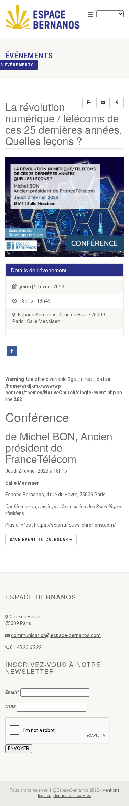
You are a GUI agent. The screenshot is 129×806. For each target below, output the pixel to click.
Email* (12, 692)
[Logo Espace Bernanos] (43, 17)
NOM (10, 706)
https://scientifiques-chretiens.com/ (75, 525)
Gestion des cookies (72, 795)
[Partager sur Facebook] (12, 351)
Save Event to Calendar (39, 539)
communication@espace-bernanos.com (56, 635)
